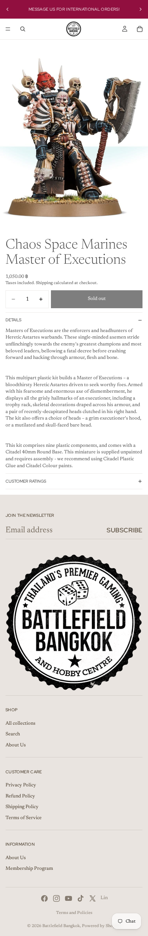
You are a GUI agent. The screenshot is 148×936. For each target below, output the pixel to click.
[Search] (22, 29)
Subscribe (124, 530)
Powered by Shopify (101, 926)
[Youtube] (68, 898)
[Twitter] (92, 898)
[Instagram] (56, 898)
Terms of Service (24, 818)
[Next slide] (140, 9)
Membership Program (29, 869)
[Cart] (139, 29)
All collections (20, 723)
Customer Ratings (26, 481)
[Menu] (8, 29)
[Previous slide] (7, 9)
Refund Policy (20, 796)
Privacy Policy (21, 785)
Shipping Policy (22, 807)
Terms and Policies (74, 913)
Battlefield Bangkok (61, 926)
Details (13, 320)
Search (13, 734)
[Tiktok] (80, 898)
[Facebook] (44, 898)
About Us (16, 745)
